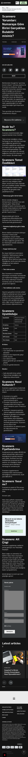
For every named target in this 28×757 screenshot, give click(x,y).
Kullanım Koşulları (19, 708)
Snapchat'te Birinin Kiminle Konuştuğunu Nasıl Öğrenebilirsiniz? (12, 672)
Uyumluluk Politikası (7, 709)
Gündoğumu (9, 631)
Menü (13, 76)
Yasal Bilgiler (20, 713)
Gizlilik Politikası (6, 707)
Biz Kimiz (8, 626)
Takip (7, 7)
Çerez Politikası (21, 711)
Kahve (5, 612)
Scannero (8, 130)
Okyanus (6, 618)
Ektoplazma (6, 590)
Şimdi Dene (14, 531)
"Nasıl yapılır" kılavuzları (24, 657)
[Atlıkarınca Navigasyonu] (5, 682)
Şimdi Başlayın (23, 3)
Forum (4, 717)
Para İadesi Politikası (7, 712)
